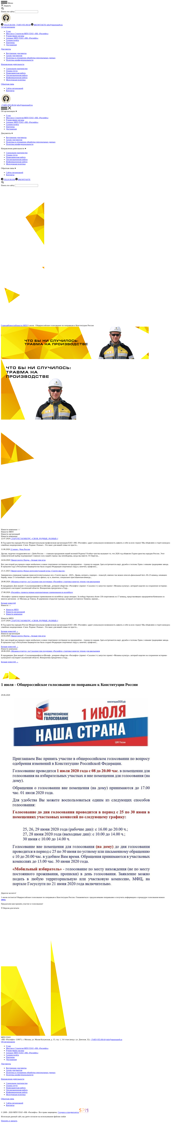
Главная (4, 325)
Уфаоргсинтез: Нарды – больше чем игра (28, 560)
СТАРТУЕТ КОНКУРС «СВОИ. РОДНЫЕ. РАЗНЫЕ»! (34, 538)
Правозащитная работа (16, 73)
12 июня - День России (20, 549)
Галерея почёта (12, 40)
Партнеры (10, 43)
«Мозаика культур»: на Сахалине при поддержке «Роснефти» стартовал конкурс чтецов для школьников (55, 582)
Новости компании (14, 614)
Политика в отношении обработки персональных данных (30, 58)
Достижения (11, 45)
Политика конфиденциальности (19, 60)
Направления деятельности (12, 64)
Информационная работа (16, 78)
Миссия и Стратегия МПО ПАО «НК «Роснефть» (27, 34)
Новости (11, 325)
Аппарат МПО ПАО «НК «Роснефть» (22, 38)
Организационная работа (17, 75)
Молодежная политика (16, 80)
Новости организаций (15, 612)
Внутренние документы (16, 53)
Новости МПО (21, 325)
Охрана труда (12, 71)
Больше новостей (8, 603)
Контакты (10, 91)
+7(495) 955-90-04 (23, 25)
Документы (6, 49)
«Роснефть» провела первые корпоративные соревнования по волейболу (42, 592)
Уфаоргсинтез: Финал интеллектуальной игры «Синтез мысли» (37, 571)
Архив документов (14, 56)
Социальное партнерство (17, 69)
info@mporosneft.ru (55, 25)
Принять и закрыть (9, 1121)
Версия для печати (11, 908)
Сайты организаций (14, 88)
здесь (3, 900)
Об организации (8, 27)
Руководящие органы (15, 36)
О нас (8, 31)
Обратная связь (7, 84)
